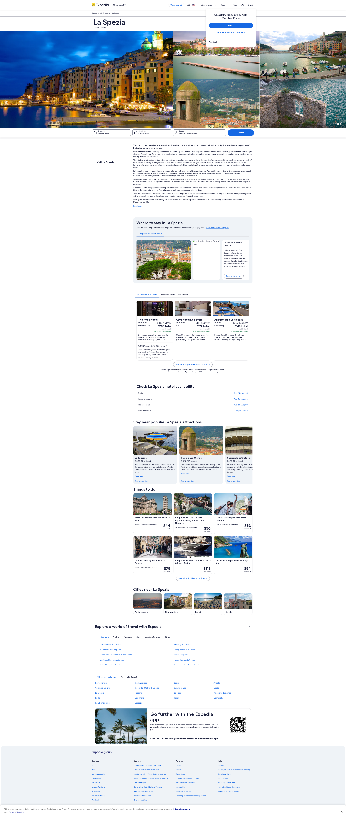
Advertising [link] (96, 791)
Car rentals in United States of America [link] (148, 787)
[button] (173, 626)
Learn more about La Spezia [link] (217, 227)
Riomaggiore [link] (141, 682)
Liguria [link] (107, 13)
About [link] (94, 765)
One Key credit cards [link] (141, 800)
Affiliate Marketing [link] (98, 796)
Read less (139, 476)
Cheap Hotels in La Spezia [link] (184, 649)
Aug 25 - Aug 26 (241, 399)
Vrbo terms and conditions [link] (185, 783)
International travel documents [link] (229, 787)
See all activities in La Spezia (192, 578)
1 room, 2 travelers (188, 133)
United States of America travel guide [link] (147, 765)
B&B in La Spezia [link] (181, 655)
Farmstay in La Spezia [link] (182, 644)
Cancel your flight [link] (224, 774)
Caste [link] (216, 687)
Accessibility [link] (180, 787)
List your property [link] (98, 774)
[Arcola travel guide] (238, 604)
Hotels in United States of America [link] (146, 770)
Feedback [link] (95, 800)
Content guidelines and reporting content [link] (191, 796)
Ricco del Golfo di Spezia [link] (147, 687)
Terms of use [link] (180, 774)
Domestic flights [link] (140, 783)
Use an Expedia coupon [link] (226, 783)
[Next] (187, 260)
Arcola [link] (217, 682)
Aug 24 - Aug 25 (241, 393)
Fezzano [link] (138, 692)
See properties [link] (141, 481)
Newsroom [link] (96, 783)
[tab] (150, 233)
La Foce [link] (177, 692)
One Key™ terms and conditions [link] (187, 778)
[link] (231, 42)
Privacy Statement (181, 809)
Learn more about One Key (231, 32)
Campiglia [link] (218, 697)
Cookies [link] (179, 770)
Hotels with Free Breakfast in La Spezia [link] (116, 655)
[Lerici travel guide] (208, 604)
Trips (234, 5)
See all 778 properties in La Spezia (193, 364)
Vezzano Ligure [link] (102, 687)
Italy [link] (101, 13)
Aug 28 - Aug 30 (241, 405)
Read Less (137, 206)
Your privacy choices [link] (183, 791)
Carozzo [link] (139, 702)
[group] (236, 258)
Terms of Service (16, 812)
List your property (207, 5)
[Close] (342, 812)
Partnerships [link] (96, 778)
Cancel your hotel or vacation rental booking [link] (234, 770)
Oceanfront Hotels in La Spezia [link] (186, 665)
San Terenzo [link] (180, 687)
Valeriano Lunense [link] (222, 692)
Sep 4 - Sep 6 (242, 410)
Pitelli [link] (176, 697)
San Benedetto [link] (102, 702)
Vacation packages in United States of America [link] (151, 778)
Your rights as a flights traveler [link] (228, 791)
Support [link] (221, 765)
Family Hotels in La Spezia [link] (184, 660)
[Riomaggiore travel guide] (178, 604)
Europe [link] (94, 13)
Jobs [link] (93, 770)
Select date (103, 133)
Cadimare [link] (139, 697)
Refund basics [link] (223, 778)
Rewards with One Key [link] (142, 796)
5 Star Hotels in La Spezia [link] (110, 649)
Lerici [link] (176, 682)
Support (224, 5)
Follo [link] (97, 697)
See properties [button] (233, 276)
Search (240, 132)
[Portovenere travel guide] (147, 604)
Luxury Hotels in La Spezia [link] (110, 644)
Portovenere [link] (101, 682)
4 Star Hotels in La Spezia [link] (110, 665)
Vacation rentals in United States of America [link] (150, 774)
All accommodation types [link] (143, 791)
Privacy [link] (178, 765)
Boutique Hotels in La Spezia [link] (112, 660)
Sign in (251, 5)
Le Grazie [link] (99, 692)
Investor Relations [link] (98, 787)
